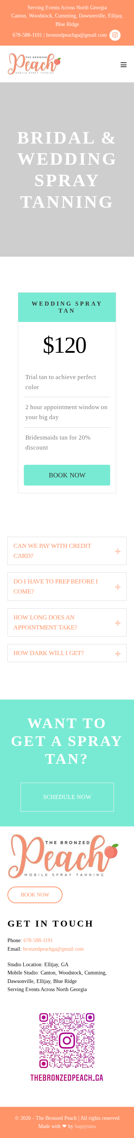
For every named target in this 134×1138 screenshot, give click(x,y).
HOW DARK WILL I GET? (48, 653)
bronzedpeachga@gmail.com (53, 949)
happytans (85, 1126)
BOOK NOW (35, 895)
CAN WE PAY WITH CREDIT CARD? (52, 550)
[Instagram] (115, 35)
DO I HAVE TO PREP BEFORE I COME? (55, 586)
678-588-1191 (38, 940)
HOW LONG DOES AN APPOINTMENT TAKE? (45, 622)
